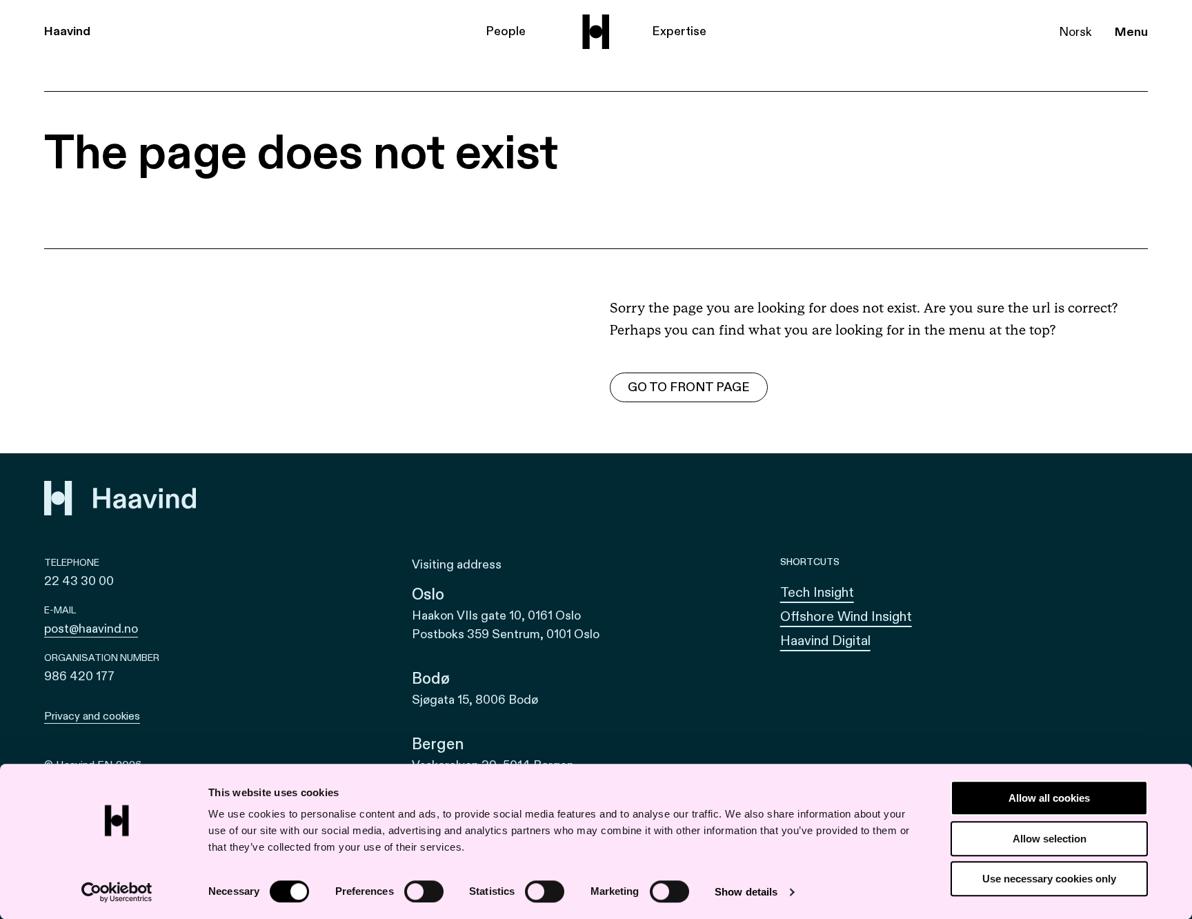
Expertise (679, 31)
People (506, 31)
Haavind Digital (825, 640)
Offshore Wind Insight (846, 616)
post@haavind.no (91, 629)
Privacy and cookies (92, 716)
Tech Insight (817, 592)
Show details (746, 892)
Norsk (1075, 32)
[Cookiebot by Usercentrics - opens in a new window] (117, 892)
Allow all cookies (1049, 798)
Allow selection (1049, 838)
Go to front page (689, 387)
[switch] (424, 891)
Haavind (67, 31)
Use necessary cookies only (1049, 879)
